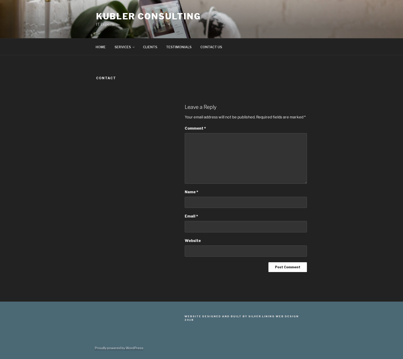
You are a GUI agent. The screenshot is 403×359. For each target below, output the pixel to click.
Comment (195, 128)
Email (191, 216)
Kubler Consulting (148, 16)
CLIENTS (150, 47)
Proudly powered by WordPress (119, 348)
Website (193, 240)
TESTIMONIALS (178, 47)
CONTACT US (211, 47)
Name (191, 192)
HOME (101, 47)
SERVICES (123, 47)
